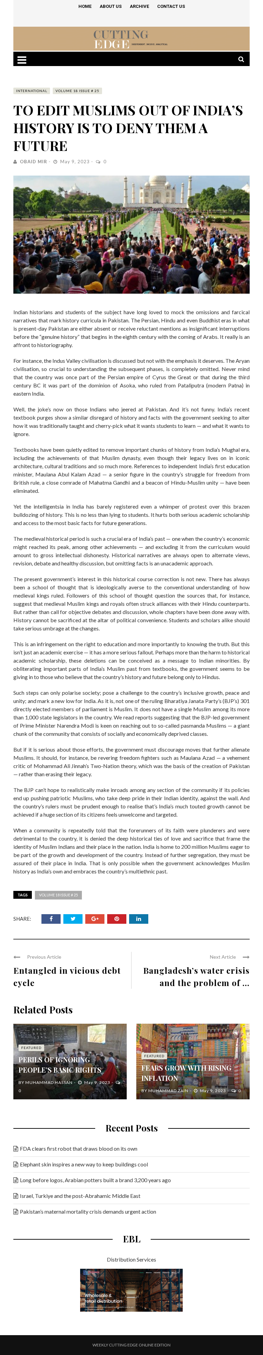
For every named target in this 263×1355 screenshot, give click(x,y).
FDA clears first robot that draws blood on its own (78, 1148)
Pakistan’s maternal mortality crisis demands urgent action (88, 1211)
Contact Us (171, 6)
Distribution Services (131, 1259)
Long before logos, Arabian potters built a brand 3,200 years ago (95, 1180)
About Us (111, 6)
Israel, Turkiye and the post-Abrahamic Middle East (80, 1195)
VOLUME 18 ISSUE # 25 (77, 91)
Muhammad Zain (168, 1090)
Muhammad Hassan (49, 1082)
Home (84, 6)
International (31, 91)
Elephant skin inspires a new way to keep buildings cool (84, 1164)
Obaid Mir (33, 161)
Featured (31, 1048)
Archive (139, 6)
